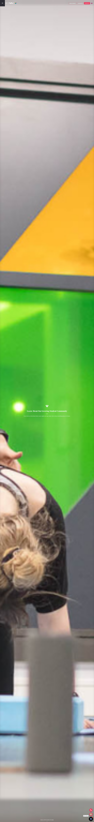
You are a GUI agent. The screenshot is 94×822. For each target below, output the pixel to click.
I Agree (82, 812)
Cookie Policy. (84, 808)
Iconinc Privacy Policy (77, 808)
